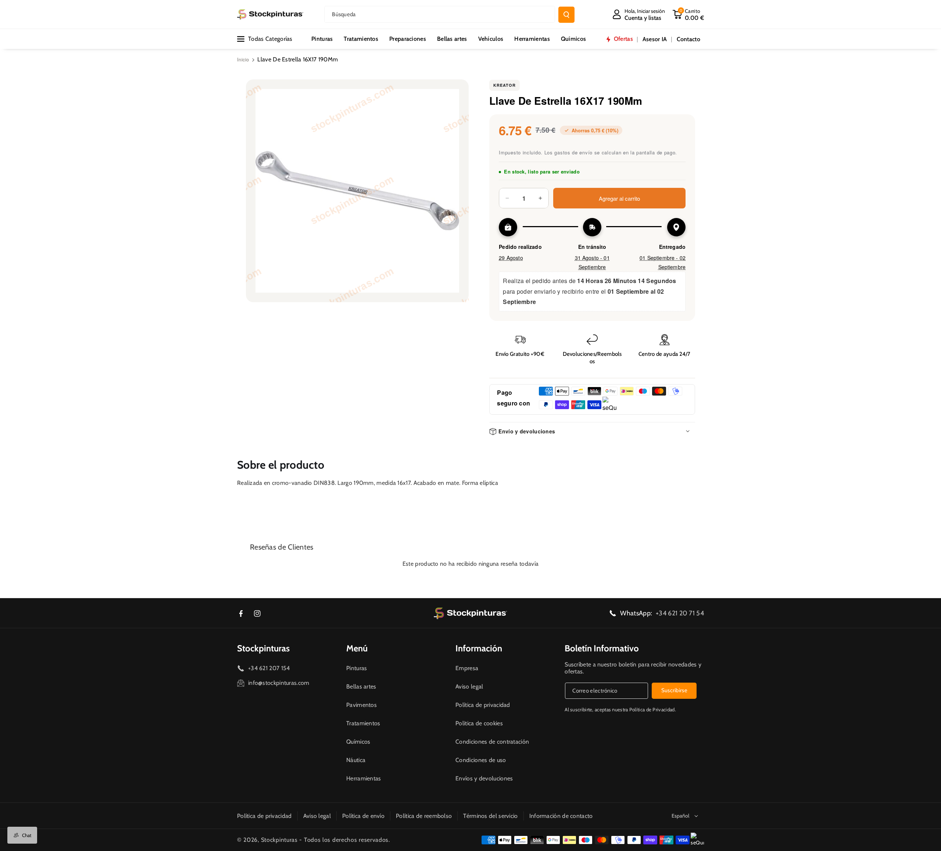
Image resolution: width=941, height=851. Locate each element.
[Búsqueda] (566, 15)
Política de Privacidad (652, 709)
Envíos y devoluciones (484, 778)
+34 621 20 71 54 (680, 613)
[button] (688, 14)
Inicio (243, 59)
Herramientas (363, 778)
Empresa (466, 668)
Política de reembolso (424, 815)
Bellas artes (361, 686)
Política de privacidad (482, 704)
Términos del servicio (490, 815)
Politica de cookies (479, 723)
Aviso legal (469, 686)
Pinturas (356, 668)
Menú (357, 648)
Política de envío (363, 815)
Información (478, 648)
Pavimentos (361, 704)
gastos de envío (573, 152)
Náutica (355, 760)
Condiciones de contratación (492, 741)
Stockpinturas (263, 648)
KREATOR (504, 85)
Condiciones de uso (480, 760)
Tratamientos (363, 723)
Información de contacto (561, 815)
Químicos (358, 741)
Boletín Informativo (602, 648)
